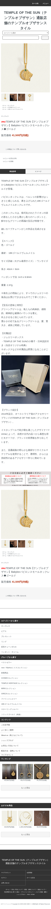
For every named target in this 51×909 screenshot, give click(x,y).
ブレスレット (6, 636)
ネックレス (11, 105)
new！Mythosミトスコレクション (14, 668)
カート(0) (35, 3)
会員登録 (29, 872)
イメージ (38, 171)
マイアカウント (7, 755)
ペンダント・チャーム (10, 652)
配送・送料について (30, 889)
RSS (28, 894)
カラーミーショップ (6, 904)
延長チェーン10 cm (8, 647)
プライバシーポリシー (27, 892)
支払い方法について (17, 889)
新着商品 (4, 673)
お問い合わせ (5, 883)
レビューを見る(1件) (10, 158)
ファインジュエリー (9, 699)
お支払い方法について (10, 746)
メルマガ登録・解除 (41, 892)
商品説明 (13, 171)
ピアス (3, 631)
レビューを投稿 (8, 161)
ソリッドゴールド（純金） (11, 714)
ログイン (4, 877)
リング (3, 642)
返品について (41, 889)
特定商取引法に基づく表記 (11, 892)
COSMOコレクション (14, 107)
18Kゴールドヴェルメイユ (15, 109)
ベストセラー (6, 662)
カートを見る (31, 877)
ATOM (32, 894)
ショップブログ (7, 740)
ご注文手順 (5, 725)
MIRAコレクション (8, 688)
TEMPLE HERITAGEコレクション (14, 683)
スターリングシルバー (10, 709)
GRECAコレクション (9, 694)
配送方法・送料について (10, 751)
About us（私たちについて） (12, 735)
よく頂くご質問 (7, 730)
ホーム (4, 105)
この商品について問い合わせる (15, 149)
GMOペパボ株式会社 (32, 904)
